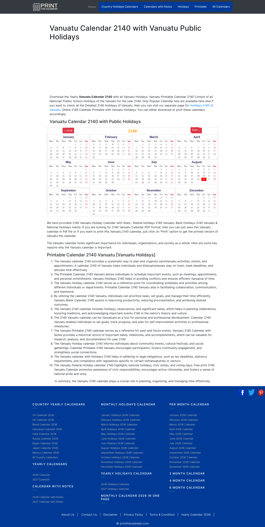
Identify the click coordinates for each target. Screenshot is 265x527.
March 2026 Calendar (182, 424)
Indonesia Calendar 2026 (47, 429)
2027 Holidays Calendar (115, 488)
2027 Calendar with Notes (47, 501)
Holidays (183, 6)
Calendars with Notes (158, 6)
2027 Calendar (41, 479)
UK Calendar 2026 (43, 419)
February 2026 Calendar (183, 419)
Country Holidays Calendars (120, 6)
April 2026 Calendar (181, 429)
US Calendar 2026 (43, 415)
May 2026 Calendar (181, 433)
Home (93, 6)
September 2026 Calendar (185, 452)
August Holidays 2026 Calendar (119, 447)
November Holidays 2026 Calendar (121, 461)
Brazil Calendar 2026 (44, 424)
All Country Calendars (45, 457)
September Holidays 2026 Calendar (122, 452)
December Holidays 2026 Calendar (121, 466)
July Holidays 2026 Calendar (118, 443)
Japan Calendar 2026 (45, 447)
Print (195, 130)
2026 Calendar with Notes (47, 496)
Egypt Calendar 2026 (45, 443)
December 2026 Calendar (184, 466)
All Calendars (221, 6)
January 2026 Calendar (183, 415)
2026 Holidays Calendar (115, 484)
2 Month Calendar (187, 473)
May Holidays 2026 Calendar (118, 433)
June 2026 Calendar (181, 438)
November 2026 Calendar (184, 461)
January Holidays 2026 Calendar (120, 415)
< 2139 (68, 130)
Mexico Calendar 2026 (45, 452)
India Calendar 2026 (44, 433)
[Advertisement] (21, 112)
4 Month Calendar (187, 480)
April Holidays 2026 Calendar (118, 429)
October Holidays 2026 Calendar (120, 457)
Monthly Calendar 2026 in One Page (130, 497)
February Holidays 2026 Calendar (120, 419)
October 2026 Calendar (183, 457)
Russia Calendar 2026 (45, 438)
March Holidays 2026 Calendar (119, 424)
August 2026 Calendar (182, 447)
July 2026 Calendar (181, 443)
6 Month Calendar (187, 487)
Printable (201, 6)
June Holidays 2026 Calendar (118, 438)
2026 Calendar (41, 474)
